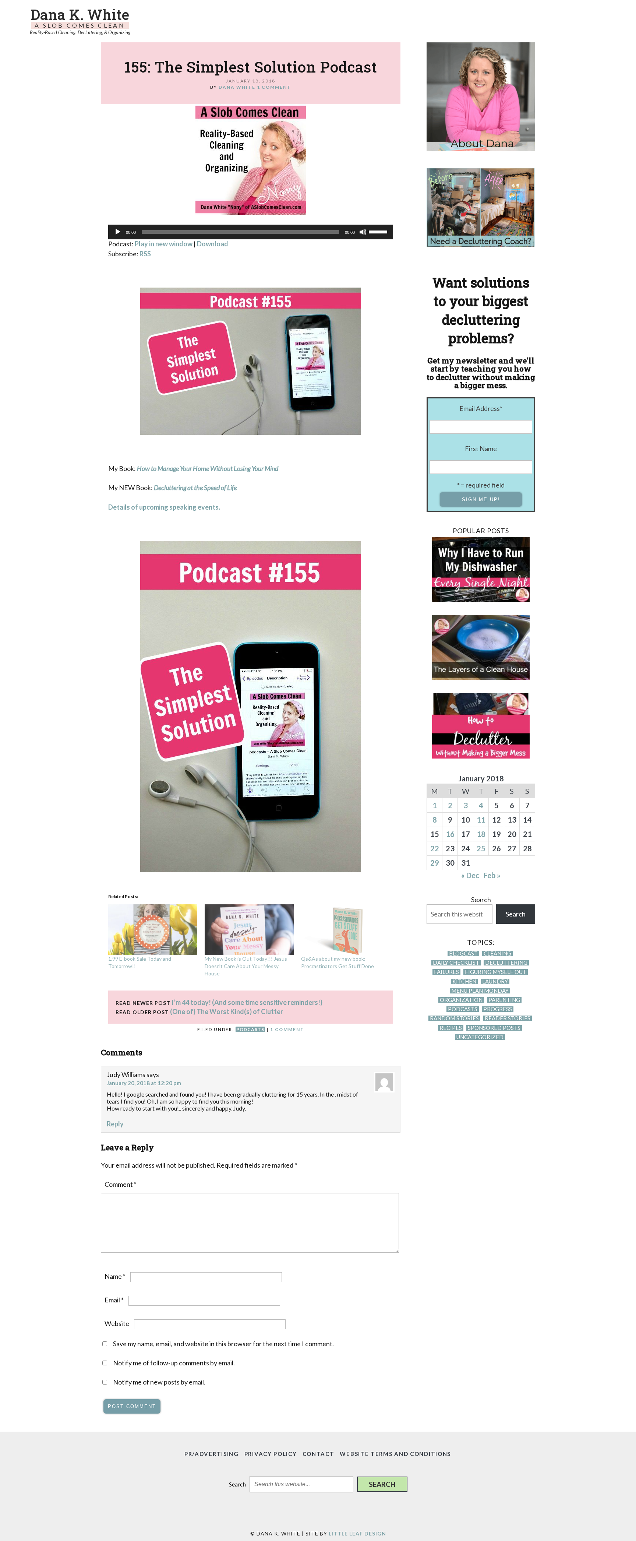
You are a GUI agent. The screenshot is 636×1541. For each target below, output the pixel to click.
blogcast (463, 953)
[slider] (379, 231)
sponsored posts (494, 1028)
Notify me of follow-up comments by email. (174, 1363)
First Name (481, 448)
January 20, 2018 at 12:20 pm (144, 1083)
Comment (121, 1184)
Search (481, 900)
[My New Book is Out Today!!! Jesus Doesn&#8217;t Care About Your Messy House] (249, 929)
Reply (115, 1124)
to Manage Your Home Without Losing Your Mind (214, 468)
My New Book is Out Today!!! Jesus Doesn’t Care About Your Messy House (246, 966)
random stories (454, 1018)
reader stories (507, 1018)
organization (461, 1000)
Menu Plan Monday (480, 990)
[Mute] (363, 232)
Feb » (492, 875)
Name (115, 1276)
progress (497, 1009)
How (143, 468)
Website (117, 1323)
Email (114, 1300)
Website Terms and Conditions (395, 1453)
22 (434, 848)
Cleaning (497, 953)
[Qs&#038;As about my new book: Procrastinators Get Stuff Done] (345, 929)
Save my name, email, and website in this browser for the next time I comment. (223, 1344)
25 (481, 848)
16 (450, 834)
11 (481, 819)
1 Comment (274, 87)
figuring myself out (495, 972)
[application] (250, 232)
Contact (319, 1453)
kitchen (464, 981)
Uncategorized (480, 1037)
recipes (450, 1028)
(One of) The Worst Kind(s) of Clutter (226, 1011)
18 (481, 834)
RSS (145, 254)
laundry (495, 981)
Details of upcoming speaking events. (164, 507)
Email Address (480, 408)
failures (446, 972)
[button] (382, 1484)
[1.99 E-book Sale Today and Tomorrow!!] (152, 929)
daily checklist (456, 962)
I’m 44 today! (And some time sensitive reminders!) (247, 1002)
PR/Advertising (211, 1453)
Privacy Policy (270, 1453)
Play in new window (163, 244)
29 (434, 862)
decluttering (506, 962)
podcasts (250, 1029)
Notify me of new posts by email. (159, 1382)
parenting (504, 1000)
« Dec (470, 875)
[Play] (117, 232)
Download (212, 244)
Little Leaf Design (357, 1533)
